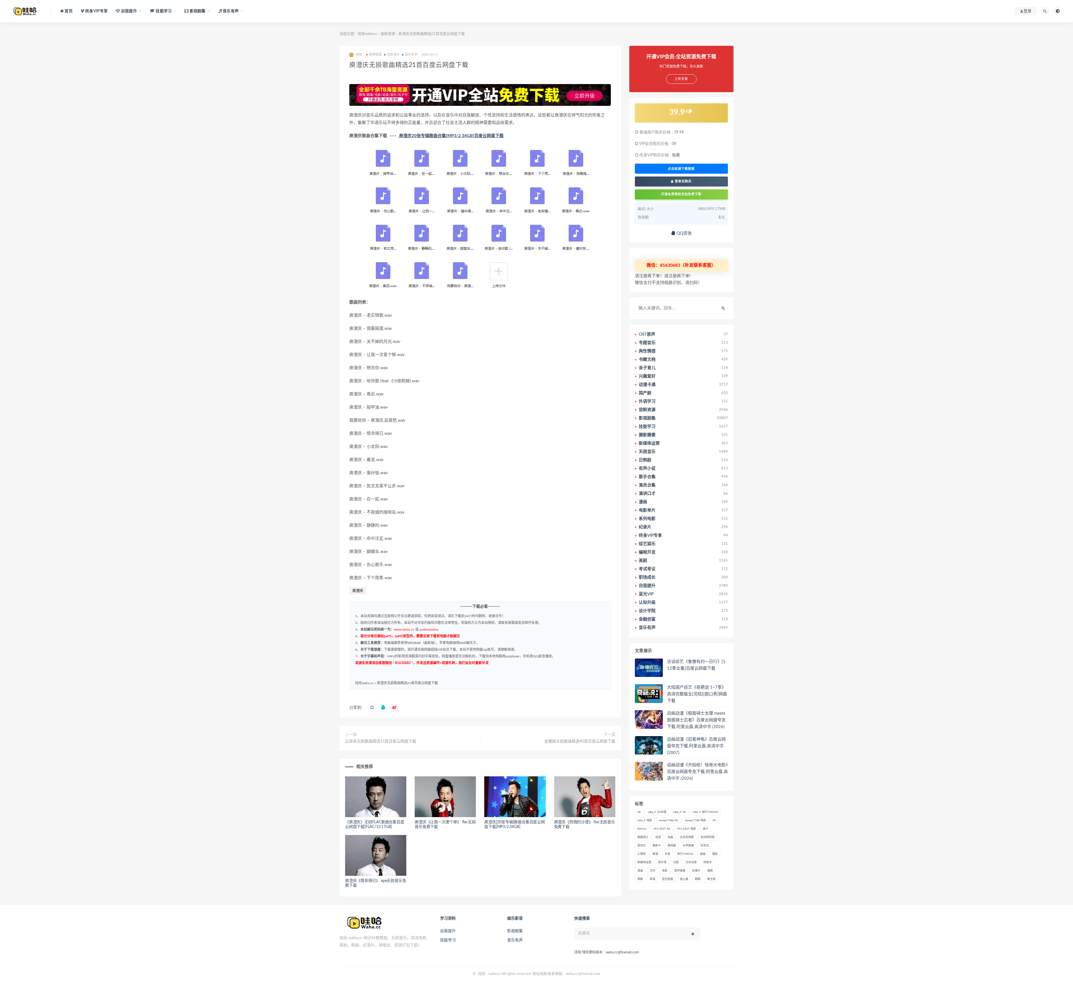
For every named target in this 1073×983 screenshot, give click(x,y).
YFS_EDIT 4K (661, 828)
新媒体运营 (644, 862)
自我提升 (448, 931)
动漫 (658, 837)
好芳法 (705, 845)
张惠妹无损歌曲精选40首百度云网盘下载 (579, 741)
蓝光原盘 (667, 879)
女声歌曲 (688, 845)
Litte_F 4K (679, 812)
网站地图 (539, 974)
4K (639, 812)
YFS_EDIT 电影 (686, 828)
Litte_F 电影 (644, 820)
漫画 (640, 870)
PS (714, 820)
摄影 (715, 854)
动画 (670, 837)
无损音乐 (393, 54)
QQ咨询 (683, 233)
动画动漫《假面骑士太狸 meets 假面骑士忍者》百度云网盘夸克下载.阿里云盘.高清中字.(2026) (696, 720)
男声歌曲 (679, 870)
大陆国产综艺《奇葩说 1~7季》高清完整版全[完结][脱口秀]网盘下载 (697, 694)
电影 (665, 870)
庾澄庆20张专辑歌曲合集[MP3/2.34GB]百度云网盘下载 (451, 136)
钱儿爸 (684, 879)
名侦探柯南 (707, 837)
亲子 (705, 828)
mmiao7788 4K (668, 820)
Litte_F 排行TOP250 (705, 812)
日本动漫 (691, 862)
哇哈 (481, 974)
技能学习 (448, 940)
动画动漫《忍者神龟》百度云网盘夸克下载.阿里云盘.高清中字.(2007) (696, 746)
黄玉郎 (711, 879)
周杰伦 (641, 845)
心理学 (641, 854)
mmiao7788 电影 (695, 820)
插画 (703, 854)
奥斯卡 (656, 845)
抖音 (667, 854)
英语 (652, 879)
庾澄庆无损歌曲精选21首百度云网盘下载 (407, 683)
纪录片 (696, 870)
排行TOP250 (685, 854)
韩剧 (698, 879)
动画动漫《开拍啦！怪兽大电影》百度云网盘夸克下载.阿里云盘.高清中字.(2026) (697, 772)
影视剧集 (515, 931)
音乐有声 (411, 54)
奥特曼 (672, 845)
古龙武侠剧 (687, 837)
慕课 (655, 854)
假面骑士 (643, 837)
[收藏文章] (372, 707)
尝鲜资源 (388, 34)
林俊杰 (707, 862)
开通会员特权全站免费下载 (681, 194)
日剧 (676, 862)
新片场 (662, 862)
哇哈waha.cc (367, 34)
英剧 (640, 879)
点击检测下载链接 (681, 168)
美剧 (710, 870)
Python (642, 828)
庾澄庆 (357, 591)
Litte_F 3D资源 (657, 812)
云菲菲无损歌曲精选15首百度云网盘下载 (380, 741)
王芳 (652, 870)
